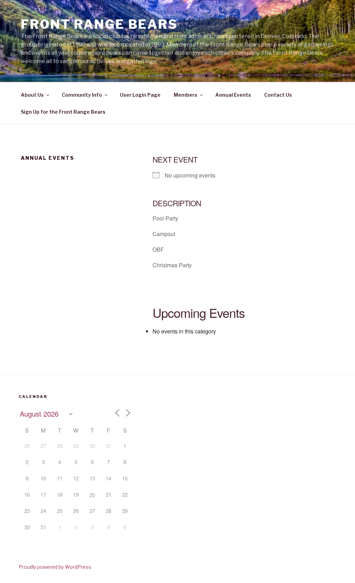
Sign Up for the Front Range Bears (63, 112)
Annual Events (233, 95)
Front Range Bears (99, 24)
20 (92, 494)
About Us (32, 95)
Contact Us (278, 95)
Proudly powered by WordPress (55, 567)
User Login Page (140, 95)
